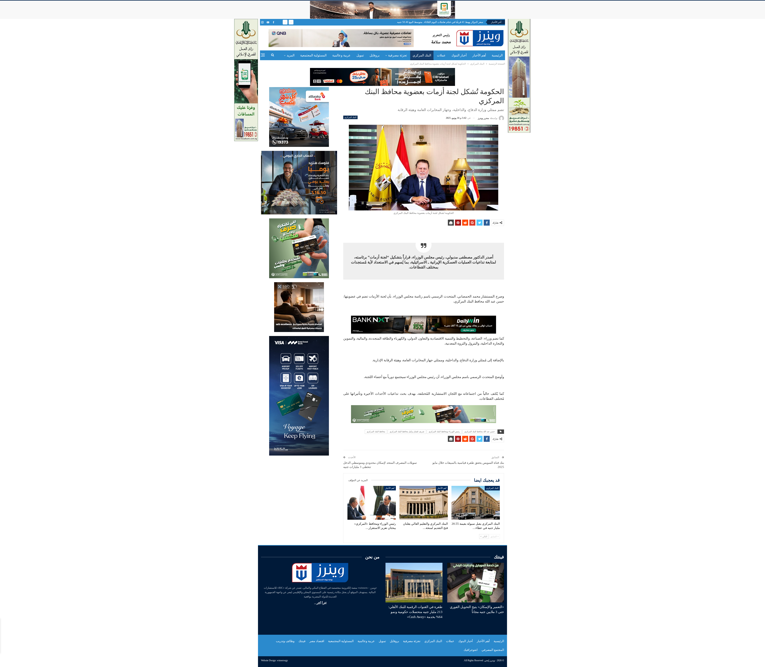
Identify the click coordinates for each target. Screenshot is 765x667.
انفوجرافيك (471, 649)
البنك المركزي (422, 55)
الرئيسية (497, 55)
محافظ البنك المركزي (376, 431)
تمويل (360, 55)
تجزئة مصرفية (397, 55)
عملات (441, 55)
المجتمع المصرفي (493, 649)
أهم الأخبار (479, 55)
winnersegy (282, 660)
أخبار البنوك (459, 55)
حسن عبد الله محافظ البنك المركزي (479, 431)
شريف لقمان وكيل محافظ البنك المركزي (407, 431)
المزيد (290, 55)
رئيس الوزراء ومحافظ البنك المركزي (444, 431)
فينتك (301, 641)
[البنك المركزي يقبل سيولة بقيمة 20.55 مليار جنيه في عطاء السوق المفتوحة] (475, 503)
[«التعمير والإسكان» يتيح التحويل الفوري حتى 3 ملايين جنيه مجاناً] (475, 583)
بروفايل (375, 55)
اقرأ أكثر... (320, 603)
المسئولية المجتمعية (313, 55)
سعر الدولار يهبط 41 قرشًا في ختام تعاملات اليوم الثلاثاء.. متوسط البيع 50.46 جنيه (440, 22)
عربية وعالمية (341, 55)
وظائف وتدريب (285, 641)
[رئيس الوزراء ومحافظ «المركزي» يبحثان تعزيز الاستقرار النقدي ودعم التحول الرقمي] (371, 503)
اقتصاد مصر (316, 641)
